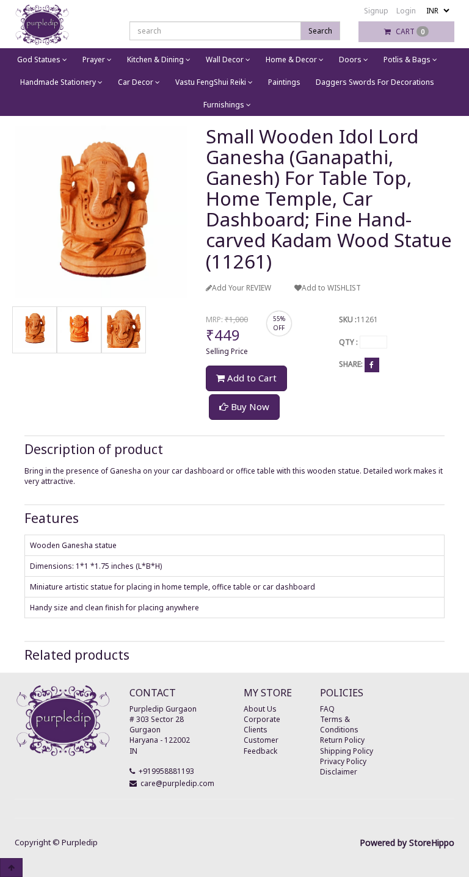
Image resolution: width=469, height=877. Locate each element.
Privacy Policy (343, 761)
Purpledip (80, 842)
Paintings (284, 82)
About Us (260, 709)
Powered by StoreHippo (407, 842)
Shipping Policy (346, 751)
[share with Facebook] (372, 364)
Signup (376, 10)
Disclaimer (338, 772)
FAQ (327, 709)
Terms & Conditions (339, 724)
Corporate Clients (262, 724)
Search (320, 31)
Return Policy (342, 740)
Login (406, 10)
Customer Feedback (261, 745)
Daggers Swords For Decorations (375, 82)
